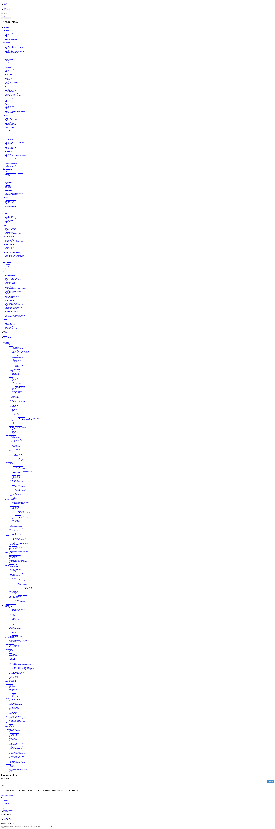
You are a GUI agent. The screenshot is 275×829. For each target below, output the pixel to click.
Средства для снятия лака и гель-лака (15, 95)
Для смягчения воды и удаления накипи (16, 288)
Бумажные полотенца (11, 278)
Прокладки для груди (11, 123)
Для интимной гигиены (12, 119)
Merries (8, 264)
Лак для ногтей (10, 91)
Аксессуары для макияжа (12, 33)
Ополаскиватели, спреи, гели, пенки (15, 47)
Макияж (6, 30)
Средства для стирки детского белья (15, 255)
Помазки (8, 186)
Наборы (8, 221)
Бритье (5, 179)
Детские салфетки (10, 239)
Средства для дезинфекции (13, 296)
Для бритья (9, 182)
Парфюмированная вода (12, 104)
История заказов (7, 819)
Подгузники (7, 262)
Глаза (7, 35)
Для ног (8, 79)
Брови (7, 34)
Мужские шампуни (11, 154)
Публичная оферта (8, 803)
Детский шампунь (10, 229)
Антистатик (9, 322)
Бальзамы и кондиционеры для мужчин (16, 155)
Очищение (9, 67)
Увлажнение (9, 175)
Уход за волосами (8, 56)
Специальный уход (11, 69)
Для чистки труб (10, 292)
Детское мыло (9, 230)
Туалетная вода (10, 106)
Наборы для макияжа (11, 39)
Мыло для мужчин (10, 166)
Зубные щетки (9, 46)
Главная (5, 336)
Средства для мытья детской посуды (15, 256)
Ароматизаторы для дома (11, 311)
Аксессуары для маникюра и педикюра (15, 96)
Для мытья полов (10, 282)
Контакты (5, 800)
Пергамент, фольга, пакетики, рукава (15, 326)
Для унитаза (9, 290)
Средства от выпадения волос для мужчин (16, 158)
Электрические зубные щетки (13, 218)
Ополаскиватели (10, 220)
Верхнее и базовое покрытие (13, 93)
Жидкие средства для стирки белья (14, 304)
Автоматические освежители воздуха (15, 315)
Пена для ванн (9, 232)
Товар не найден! (7, 337)
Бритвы (8, 185)
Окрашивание (9, 59)
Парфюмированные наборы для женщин (16, 111)
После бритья (9, 183)
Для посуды (9, 286)
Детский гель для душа (12, 228)
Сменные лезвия (10, 187)
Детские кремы (10, 247)
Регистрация (6, 818)
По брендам (9, 222)
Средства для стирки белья (11, 300)
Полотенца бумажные (11, 120)
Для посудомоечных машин (13, 284)
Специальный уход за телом (13, 82)
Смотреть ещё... (10, 54)
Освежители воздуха (11, 314)
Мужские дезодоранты (11, 163)
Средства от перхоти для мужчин (14, 156)
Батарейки (8, 323)
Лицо (7, 38)
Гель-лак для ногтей (11, 90)
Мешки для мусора (11, 324)
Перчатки (8, 327)
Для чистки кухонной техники (13, 291)
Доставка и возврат (8, 810)
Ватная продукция (10, 118)
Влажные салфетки (11, 124)
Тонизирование (10, 177)
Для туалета (9, 295)
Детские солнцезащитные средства (14, 241)
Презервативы (9, 203)
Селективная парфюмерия (12, 108)
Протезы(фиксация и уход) (12, 52)
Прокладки (9, 122)
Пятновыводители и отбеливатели (14, 305)
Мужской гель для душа (12, 165)
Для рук (8, 81)
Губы (7, 36)
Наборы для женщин (10, 130)
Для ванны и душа (10, 78)
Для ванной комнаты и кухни (13, 279)
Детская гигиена (8, 236)
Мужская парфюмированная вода (14, 193)
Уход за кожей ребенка (11, 240)
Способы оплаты (7, 811)
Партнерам (6, 802)
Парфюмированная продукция (13, 110)
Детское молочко (10, 249)
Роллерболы (9, 107)
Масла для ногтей (10, 94)
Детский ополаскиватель (12, 257)
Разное (5, 319)
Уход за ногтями (10, 89)
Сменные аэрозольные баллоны (14, 316)
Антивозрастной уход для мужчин (14, 173)
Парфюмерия (7, 101)
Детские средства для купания (13, 233)
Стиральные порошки (11, 303)
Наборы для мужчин (9, 206)
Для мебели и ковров (11, 280)
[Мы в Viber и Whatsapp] (7, 795)
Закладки (5, 820)
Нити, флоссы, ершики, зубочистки (15, 51)
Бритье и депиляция (11, 77)
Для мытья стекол (10, 283)
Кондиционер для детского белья (14, 259)
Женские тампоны (10, 126)
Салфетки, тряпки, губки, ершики (14, 293)
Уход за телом (7, 74)
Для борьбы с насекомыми (12, 328)
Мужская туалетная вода (12, 194)
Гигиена (6, 115)
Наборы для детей (9, 268)
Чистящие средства (9, 275)
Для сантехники (10, 287)
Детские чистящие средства (11, 252)
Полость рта (7, 42)
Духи (7, 103)
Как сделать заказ (7, 808)
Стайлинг (8, 60)
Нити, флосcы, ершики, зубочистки (15, 146)
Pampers (8, 266)
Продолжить (270, 781)
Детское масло (9, 248)
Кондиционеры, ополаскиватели (14, 307)
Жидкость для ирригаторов (13, 50)
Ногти (5, 86)
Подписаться (52, 826)
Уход (7, 62)
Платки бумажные (10, 201)
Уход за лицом (7, 65)
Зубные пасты (9, 45)
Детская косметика (9, 244)
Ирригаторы (9, 48)
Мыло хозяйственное (11, 308)
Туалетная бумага (10, 202)
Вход (4, 817)
